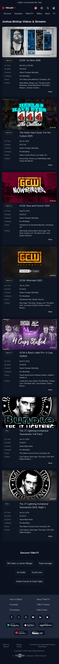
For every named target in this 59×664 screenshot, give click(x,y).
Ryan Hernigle (45, 563)
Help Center (42, 610)
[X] (18, 617)
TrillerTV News (43, 604)
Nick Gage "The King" (27, 303)
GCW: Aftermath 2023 (30, 280)
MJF (52, 457)
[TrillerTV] (8, 8)
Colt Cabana (24, 457)
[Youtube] (33, 617)
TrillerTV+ (29, 13)
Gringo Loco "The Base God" (39, 83)
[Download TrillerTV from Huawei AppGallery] (21, 633)
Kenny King (23, 158)
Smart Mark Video (26, 446)
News (47, 13)
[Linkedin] (40, 617)
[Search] (48, 8)
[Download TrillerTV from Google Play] (13, 625)
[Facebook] (11, 617)
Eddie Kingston (25, 459)
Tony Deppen (41, 383)
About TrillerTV (43, 599)
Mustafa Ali (29, 161)
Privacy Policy (19, 646)
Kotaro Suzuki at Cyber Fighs (29, 581)
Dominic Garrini (38, 305)
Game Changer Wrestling (28, 72)
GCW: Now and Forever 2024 (34, 205)
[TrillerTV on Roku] (38, 633)
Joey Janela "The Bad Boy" (39, 381)
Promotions (15, 610)
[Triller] (47, 617)
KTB (48, 457)
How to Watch (16, 599)
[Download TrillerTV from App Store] (29, 625)
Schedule (18, 13)
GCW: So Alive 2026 (29, 60)
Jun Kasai (27, 305)
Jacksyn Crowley (32, 88)
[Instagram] (25, 617)
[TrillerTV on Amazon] (46, 625)
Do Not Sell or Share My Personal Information (42, 646)
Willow (39, 13)
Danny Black (33, 231)
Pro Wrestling (24, 76)
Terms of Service (6, 646)
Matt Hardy (23, 231)
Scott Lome (37, 572)
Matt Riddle (42, 158)
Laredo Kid (23, 381)
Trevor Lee (33, 158)
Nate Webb (23, 83)
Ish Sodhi (21, 572)
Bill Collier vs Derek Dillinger (20, 563)
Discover (7, 13)
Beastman (23, 85)
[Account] (54, 8)
